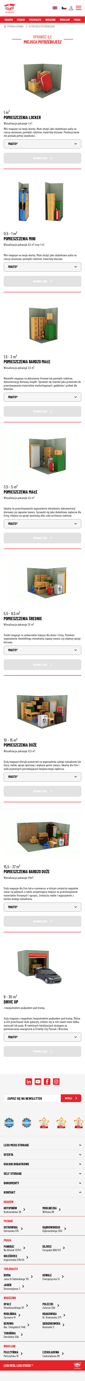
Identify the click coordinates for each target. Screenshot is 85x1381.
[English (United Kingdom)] (55, 8)
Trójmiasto (35, 19)
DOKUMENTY (11, 1183)
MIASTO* (13, 144)
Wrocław (65, 19)
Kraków (9, 19)
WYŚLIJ (68, 1098)
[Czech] (64, 8)
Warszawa (50, 19)
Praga (77, 19)
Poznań (21, 19)
